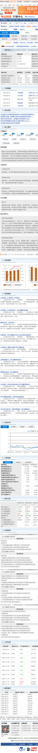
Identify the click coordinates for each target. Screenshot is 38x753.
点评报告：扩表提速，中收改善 (10, 298)
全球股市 (5, 23)
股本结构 (24, 39)
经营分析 (24, 36)
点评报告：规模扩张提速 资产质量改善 (12, 347)
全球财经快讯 (31, 17)
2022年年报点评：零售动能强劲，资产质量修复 (15, 409)
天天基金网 (27, 1)
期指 (18, 5)
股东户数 (20, 99)
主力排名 (34, 26)
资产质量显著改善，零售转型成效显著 (12, 397)
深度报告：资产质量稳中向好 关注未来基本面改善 (16, 335)
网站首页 (2, 1)
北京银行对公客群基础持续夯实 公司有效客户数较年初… (18, 114)
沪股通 (15, 29)
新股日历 (17, 26)
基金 (34, 20)
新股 (14, 5)
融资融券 (20, 103)
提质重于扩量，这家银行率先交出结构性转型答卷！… (17, 116)
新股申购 (11, 26)
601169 (5, 32)
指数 (10, 20)
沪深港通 (5, 29)
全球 (34, 5)
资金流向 (22, 26)
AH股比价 (28, 26)
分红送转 (20, 95)
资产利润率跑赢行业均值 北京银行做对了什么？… (16, 121)
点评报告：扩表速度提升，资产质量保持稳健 (14, 310)
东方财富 (19, 1)
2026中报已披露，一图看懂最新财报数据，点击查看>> (20, 46)
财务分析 (5, 39)
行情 (26, 5)
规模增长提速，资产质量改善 (9, 372)
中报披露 (20, 93)
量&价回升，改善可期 (7, 322)
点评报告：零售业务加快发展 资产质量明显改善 (15, 384)
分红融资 (14, 39)
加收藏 (7, 1)
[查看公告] (32, 93)
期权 (22, 5)
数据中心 (5, 26)
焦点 (5, 5)
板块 (24, 20)
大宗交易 (20, 106)
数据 (30, 5)
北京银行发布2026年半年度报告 (10, 123)
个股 (20, 20)
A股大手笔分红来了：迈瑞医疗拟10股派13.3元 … (15, 118)
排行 (27, 20)
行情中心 (5, 20)
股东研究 (14, 36)
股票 (10, 5)
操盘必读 (5, 36)
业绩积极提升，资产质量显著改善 (11, 359)
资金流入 (22, 29)
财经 (1, 5)
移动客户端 (12, 1)
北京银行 (14, 32)
